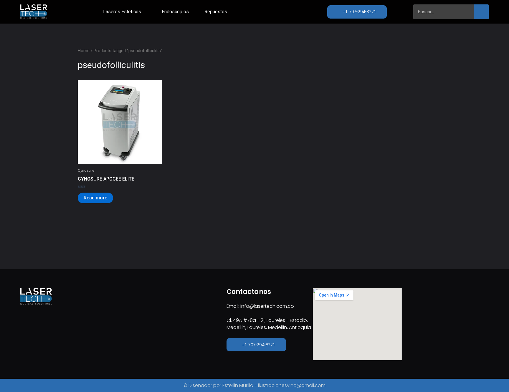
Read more (95, 198)
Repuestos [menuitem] (215, 11)
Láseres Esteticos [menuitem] (122, 11)
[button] (145, 11)
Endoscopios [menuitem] (175, 11)
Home (84, 50)
